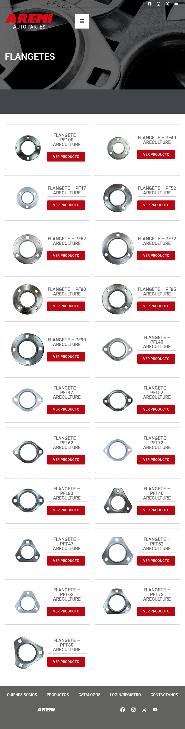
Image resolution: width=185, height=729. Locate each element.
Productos (58, 694)
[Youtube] (176, 4)
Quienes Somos (22, 694)
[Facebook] (149, 4)
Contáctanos (164, 694)
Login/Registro (125, 694)
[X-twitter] (167, 4)
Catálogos (89, 694)
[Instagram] (158, 4)
